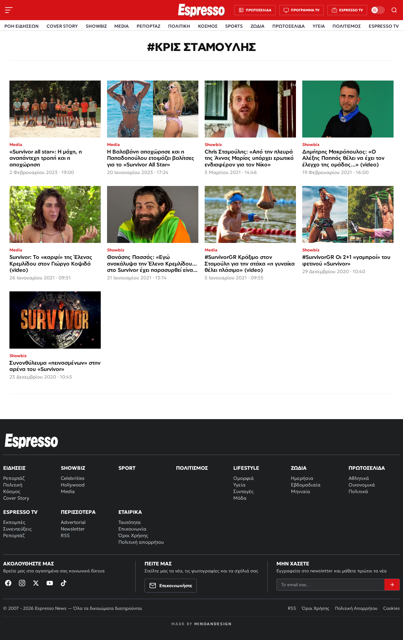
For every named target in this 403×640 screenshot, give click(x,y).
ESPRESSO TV (384, 26)
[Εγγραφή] (392, 584)
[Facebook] (8, 583)
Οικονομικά (362, 485)
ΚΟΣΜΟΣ (208, 26)
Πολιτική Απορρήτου (356, 608)
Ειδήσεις (14, 468)
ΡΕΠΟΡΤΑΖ (148, 26)
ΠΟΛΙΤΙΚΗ (179, 26)
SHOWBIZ (96, 26)
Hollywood (73, 485)
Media (68, 491)
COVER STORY (62, 26)
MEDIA (121, 26)
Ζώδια (299, 468)
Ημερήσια (302, 478)
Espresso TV (20, 512)
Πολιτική (12, 485)
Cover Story (16, 498)
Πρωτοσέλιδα (367, 468)
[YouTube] (50, 583)
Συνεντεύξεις (17, 529)
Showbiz (73, 468)
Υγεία (239, 485)
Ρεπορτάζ (14, 478)
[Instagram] (22, 583)
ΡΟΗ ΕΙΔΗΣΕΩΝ (21, 26)
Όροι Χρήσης (133, 535)
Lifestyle (246, 468)
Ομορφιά (243, 478)
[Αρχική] (31, 440)
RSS (65, 535)
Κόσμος (11, 491)
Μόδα (240, 498)
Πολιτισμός (192, 468)
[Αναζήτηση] (394, 10)
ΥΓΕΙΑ (319, 26)
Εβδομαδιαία (306, 485)
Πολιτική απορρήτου (141, 542)
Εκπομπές (14, 522)
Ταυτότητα (129, 522)
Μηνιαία (300, 491)
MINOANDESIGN (213, 623)
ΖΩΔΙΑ (257, 26)
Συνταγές (243, 491)
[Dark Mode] (378, 10)
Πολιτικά (358, 491)
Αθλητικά (359, 478)
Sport (126, 468)
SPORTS (234, 26)
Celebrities (72, 478)
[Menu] (8, 10)
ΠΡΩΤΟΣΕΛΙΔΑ (288, 26)
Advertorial (73, 522)
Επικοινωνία (132, 529)
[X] (36, 583)
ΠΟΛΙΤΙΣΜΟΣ (346, 26)
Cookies (391, 608)
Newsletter (73, 529)
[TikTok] (64, 583)
